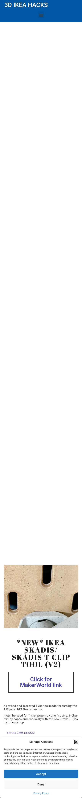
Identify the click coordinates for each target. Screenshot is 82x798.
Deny (41, 784)
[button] (76, 742)
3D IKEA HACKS (26, 5)
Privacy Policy (41, 793)
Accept (41, 774)
